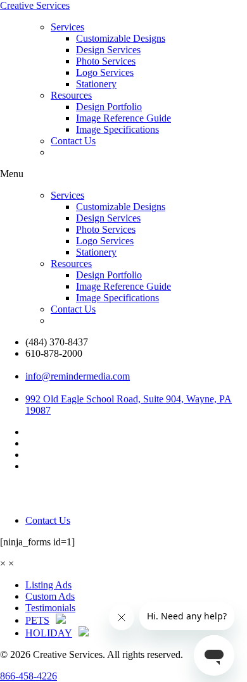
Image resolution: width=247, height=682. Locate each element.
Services (67, 27)
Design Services (108, 49)
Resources (71, 95)
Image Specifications (117, 129)
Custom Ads (50, 596)
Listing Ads (48, 585)
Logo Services (105, 72)
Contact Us (73, 140)
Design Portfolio (109, 106)
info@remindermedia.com (77, 376)
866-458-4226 (28, 676)
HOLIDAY (48, 633)
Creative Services (35, 5)
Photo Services (106, 61)
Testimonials (50, 607)
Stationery (96, 83)
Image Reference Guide (123, 118)
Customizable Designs (120, 38)
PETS (37, 620)
